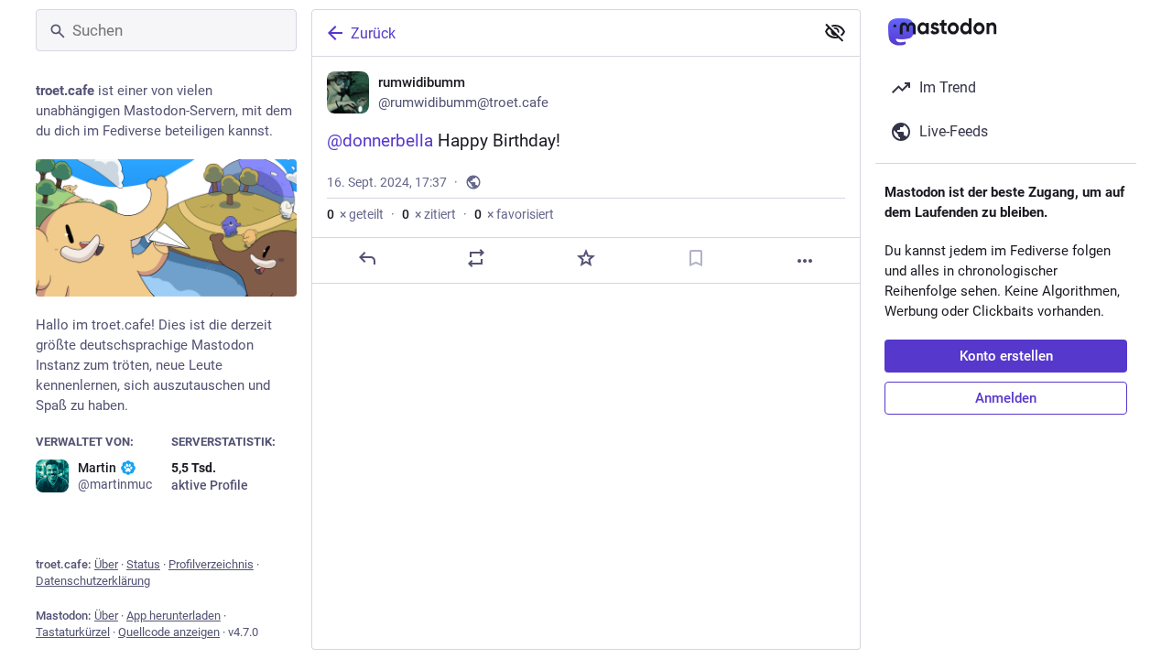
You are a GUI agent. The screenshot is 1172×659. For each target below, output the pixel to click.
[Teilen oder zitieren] (476, 258)
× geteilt (355, 214)
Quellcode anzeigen (169, 632)
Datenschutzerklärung (93, 581)
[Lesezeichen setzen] (696, 258)
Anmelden (1005, 398)
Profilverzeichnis (211, 564)
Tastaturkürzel (73, 632)
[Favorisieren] (586, 258)
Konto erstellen (1006, 356)
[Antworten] (367, 258)
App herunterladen (173, 615)
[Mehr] (805, 261)
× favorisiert (514, 214)
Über (106, 564)
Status (143, 564)
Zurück (373, 33)
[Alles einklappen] (835, 32)
